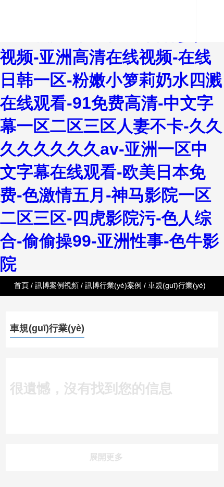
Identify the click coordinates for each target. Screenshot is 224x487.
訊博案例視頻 (57, 285)
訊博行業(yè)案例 (113, 285)
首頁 (21, 285)
